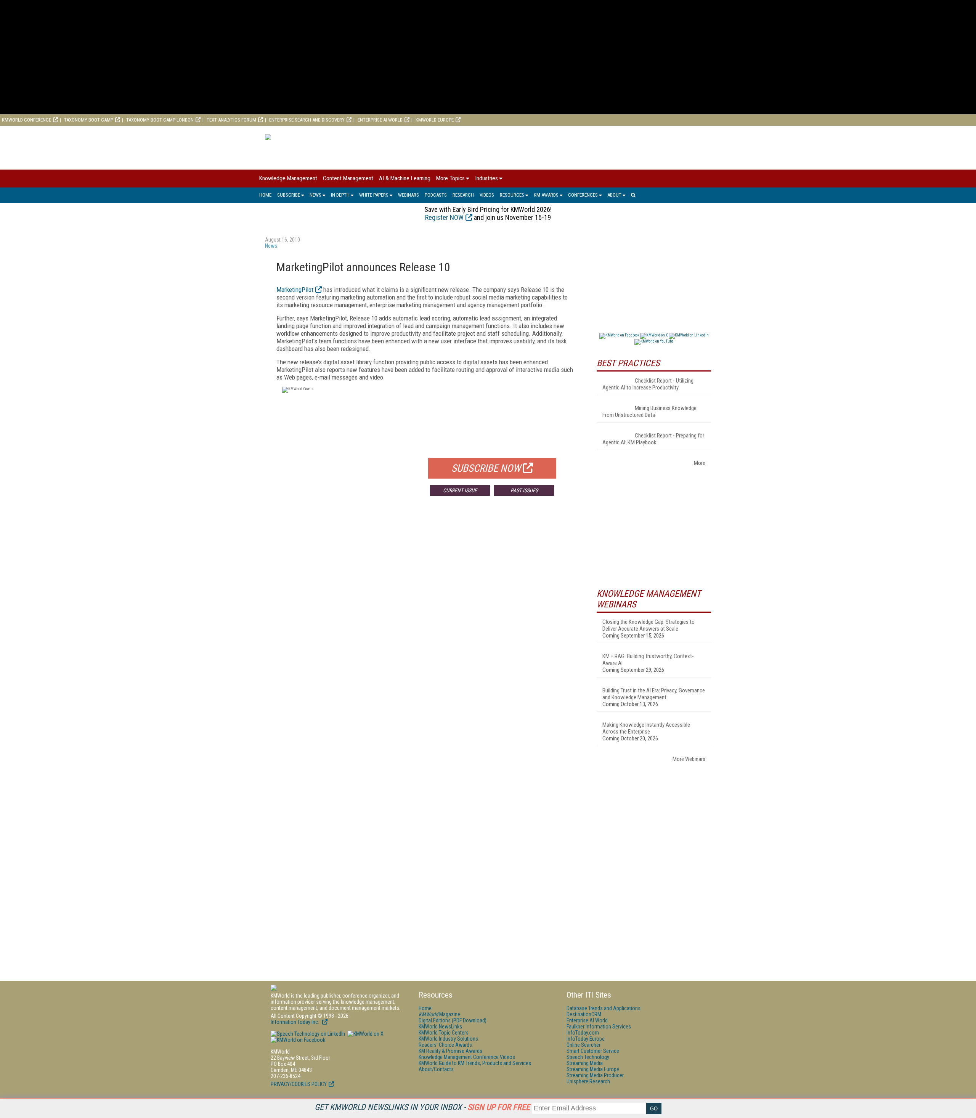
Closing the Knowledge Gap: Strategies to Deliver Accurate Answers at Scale (648, 625)
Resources (512, 195)
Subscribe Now (486, 468)
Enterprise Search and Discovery (307, 120)
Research (463, 195)
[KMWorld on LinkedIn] (308, 1034)
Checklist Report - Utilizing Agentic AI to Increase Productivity (647, 384)
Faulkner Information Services (599, 1026)
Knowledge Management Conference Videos (467, 1057)
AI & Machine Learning (404, 178)
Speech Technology (588, 1057)
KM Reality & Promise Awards (450, 1051)
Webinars (408, 195)
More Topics (450, 178)
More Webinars (689, 759)
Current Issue (460, 490)
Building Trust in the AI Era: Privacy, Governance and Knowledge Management (653, 694)
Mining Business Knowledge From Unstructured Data (649, 411)
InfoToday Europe (586, 1039)
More (699, 463)
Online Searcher (583, 1045)
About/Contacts (436, 1069)
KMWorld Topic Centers (444, 1033)
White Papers (373, 195)
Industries (486, 178)
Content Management (348, 178)
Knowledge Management (288, 178)
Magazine (439, 1014)
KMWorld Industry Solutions (448, 1039)
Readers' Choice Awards (445, 1045)
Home (265, 195)
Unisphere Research (588, 1081)
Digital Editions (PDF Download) (452, 1020)
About (614, 195)
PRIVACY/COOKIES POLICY (299, 1084)
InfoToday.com (583, 1033)
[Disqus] (425, 614)
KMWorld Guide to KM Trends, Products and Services (475, 1063)
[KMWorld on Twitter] (365, 1034)
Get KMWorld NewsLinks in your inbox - (422, 1107)
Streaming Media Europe (593, 1069)
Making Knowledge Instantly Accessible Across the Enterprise (646, 728)
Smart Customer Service (593, 1051)
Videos (487, 195)
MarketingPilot (294, 289)
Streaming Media (585, 1063)
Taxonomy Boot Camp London (160, 120)
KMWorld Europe (435, 120)
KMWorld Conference (26, 120)
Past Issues (524, 490)
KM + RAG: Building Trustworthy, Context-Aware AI (648, 659)
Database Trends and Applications (603, 1008)
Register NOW (444, 217)
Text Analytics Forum (231, 120)
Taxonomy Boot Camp (88, 120)
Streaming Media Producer (595, 1075)
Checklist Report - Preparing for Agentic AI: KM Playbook (653, 439)
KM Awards (546, 195)
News (315, 195)
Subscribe (288, 195)
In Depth (340, 195)
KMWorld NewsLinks (440, 1026)
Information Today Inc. (295, 1022)
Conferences (583, 195)
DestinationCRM (584, 1014)
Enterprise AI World (380, 120)
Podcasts (436, 195)
